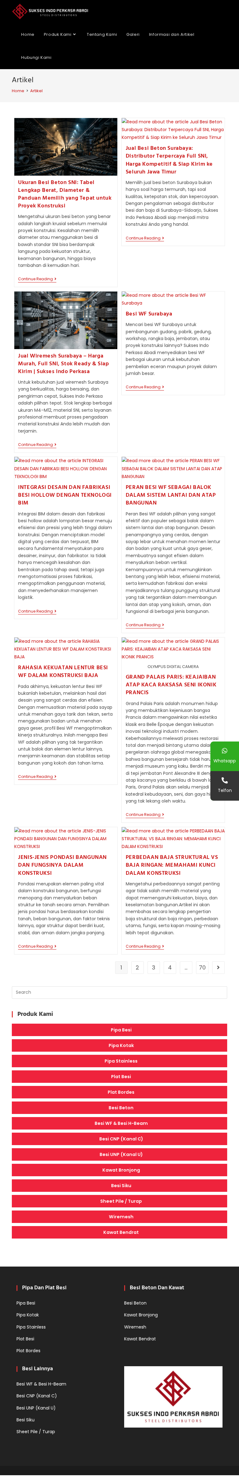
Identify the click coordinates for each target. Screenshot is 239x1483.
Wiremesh (121, 1217)
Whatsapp (224, 761)
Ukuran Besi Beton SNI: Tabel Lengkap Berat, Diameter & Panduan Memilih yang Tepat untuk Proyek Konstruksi (64, 194)
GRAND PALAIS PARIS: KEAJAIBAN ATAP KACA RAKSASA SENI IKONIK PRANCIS (171, 685)
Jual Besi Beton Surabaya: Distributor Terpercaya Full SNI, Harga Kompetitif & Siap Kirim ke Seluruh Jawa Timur (169, 160)
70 (202, 967)
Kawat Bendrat (121, 1232)
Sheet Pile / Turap (121, 1201)
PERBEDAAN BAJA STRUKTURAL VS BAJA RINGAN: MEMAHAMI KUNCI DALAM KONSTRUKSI (172, 865)
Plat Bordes (121, 1092)
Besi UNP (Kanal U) (121, 1154)
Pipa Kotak (121, 1045)
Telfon (225, 790)
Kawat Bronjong (121, 1170)
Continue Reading (37, 279)
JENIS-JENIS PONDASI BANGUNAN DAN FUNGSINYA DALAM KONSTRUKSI (62, 865)
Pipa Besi (121, 1030)
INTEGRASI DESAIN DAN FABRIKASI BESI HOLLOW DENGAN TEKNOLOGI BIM (65, 495)
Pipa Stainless (121, 1061)
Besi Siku (121, 1185)
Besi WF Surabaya (149, 314)
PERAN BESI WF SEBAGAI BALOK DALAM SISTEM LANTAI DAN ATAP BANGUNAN (171, 495)
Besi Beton (121, 1108)
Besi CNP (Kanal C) (121, 1139)
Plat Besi (121, 1076)
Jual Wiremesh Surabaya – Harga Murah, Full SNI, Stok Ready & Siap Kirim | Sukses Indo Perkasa (63, 364)
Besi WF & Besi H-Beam (121, 1123)
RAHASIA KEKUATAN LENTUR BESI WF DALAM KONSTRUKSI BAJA (63, 671)
